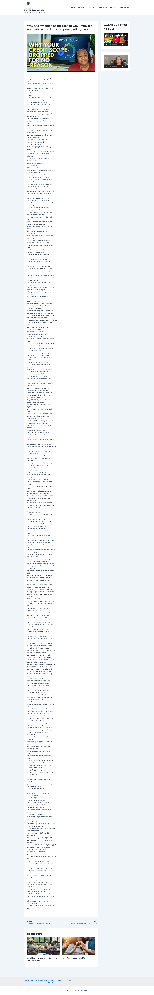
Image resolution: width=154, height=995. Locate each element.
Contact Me (49, 982)
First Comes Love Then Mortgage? (77, 958)
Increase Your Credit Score (87, 7)
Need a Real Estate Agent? (108, 7)
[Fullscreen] (125, 44)
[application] (116, 39)
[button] (61, 52)
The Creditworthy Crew (64, 980)
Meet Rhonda (124, 7)
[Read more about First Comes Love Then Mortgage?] (78, 946)
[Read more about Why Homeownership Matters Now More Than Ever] (43, 946)
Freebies (72, 7)
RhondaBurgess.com (34, 10)
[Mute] (122, 44)
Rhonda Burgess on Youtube (45, 980)
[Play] (106, 44)
